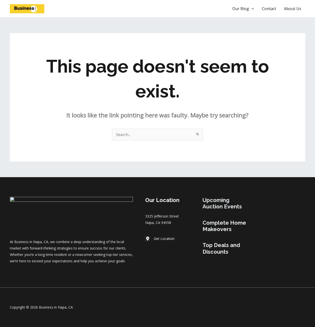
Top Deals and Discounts (221, 248)
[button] (212, 8)
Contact (269, 8)
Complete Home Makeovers (224, 225)
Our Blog (240, 8)
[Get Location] (159, 238)
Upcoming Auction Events (222, 203)
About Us (292, 8)
